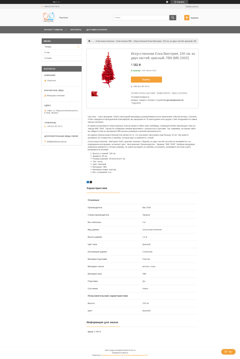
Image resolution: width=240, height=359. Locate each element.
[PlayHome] (49, 22)
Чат (230, 352)
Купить (146, 79)
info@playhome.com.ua (56, 141)
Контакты (75, 30)
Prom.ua (132, 350)
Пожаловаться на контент (111, 355)
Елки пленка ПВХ (124, 41)
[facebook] (88, 182)
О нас (47, 52)
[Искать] (172, 17)
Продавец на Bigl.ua (120, 353)
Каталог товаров (53, 30)
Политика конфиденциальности (135, 355)
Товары (47, 47)
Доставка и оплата (96, 30)
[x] (91, 182)
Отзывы (48, 58)
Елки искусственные (105, 41)
